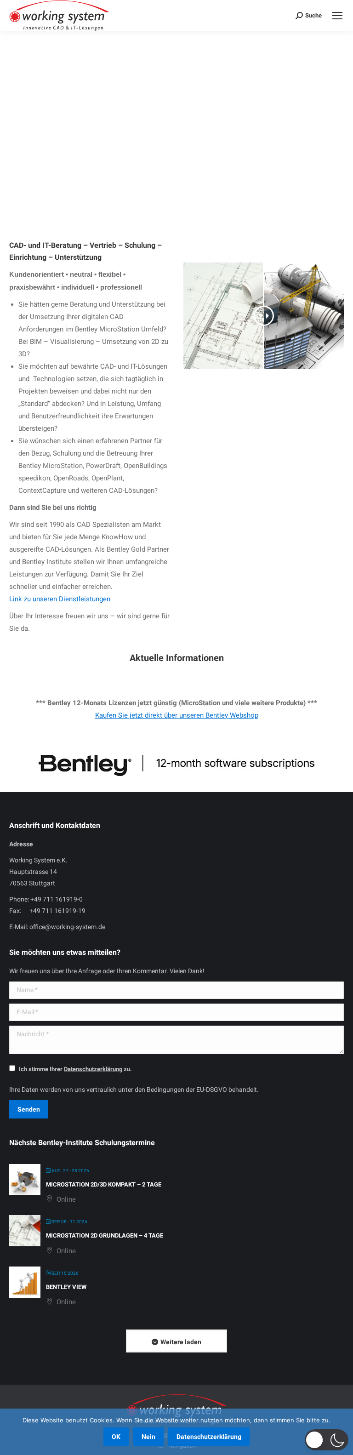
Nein (148, 1436)
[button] (326, 1439)
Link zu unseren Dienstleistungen (59, 599)
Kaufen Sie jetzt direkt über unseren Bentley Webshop (176, 715)
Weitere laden (180, 1342)
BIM (77, 88)
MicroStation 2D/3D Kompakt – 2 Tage (103, 1184)
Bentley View (66, 1287)
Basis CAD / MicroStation (112, 70)
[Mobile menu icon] (337, 15)
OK (116, 1436)
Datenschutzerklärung (208, 1436)
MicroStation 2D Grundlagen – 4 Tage (104, 1235)
